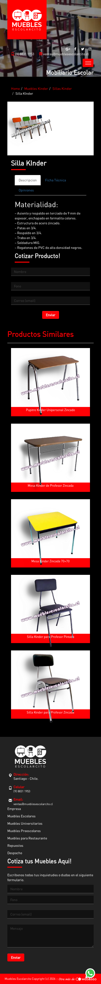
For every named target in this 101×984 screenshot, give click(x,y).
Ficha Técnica (55, 180)
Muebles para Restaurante (27, 838)
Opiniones (26, 190)
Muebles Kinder (36, 88)
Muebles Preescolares (24, 831)
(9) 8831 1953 (24, 54)
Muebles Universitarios (24, 823)
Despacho (14, 853)
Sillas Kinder (62, 88)
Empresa (14, 809)
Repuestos (15, 845)
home (15, 88)
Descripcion (28, 180)
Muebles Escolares (21, 816)
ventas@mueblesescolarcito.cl (65, 54)
